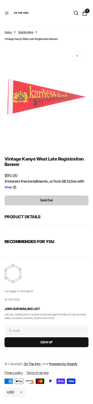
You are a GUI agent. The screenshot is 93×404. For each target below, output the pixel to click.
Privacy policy (14, 372)
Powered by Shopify (63, 364)
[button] (7, 13)
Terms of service (37, 372)
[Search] (73, 13)
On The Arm (32, 364)
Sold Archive (25, 32)
